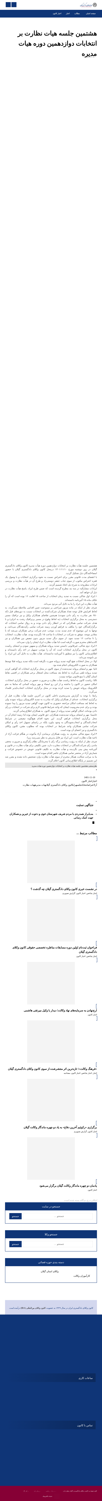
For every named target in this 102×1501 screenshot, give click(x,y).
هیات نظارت (29, 785)
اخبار (94, 781)
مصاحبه (67, 1073)
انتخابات (84, 785)
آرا (95, 785)
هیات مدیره (40, 785)
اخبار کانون (87, 781)
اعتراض (91, 785)
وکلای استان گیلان (50, 1271)
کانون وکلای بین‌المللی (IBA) (33, 1308)
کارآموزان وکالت (81, 1276)
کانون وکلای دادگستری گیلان (59, 785)
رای (74, 785)
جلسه (78, 785)
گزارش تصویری (68, 893)
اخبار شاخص (91, 893)
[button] (94, 789)
